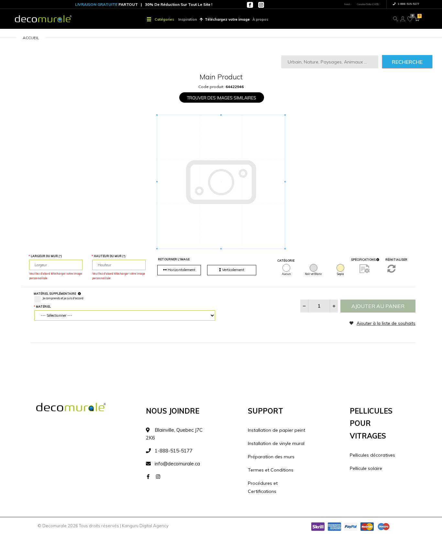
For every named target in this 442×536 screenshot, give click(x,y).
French (347, 4)
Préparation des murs (271, 457)
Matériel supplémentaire (55, 293)
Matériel (43, 306)
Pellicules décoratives (372, 455)
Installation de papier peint (276, 430)
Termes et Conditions (270, 470)
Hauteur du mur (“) (110, 256)
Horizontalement (181, 270)
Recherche (407, 62)
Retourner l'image (174, 259)
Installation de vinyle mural (276, 443)
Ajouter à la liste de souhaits (386, 323)
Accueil (31, 37)
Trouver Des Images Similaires (221, 97)
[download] (365, 268)
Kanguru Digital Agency (145, 525)
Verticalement (232, 270)
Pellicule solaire (366, 468)
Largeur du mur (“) (46, 256)
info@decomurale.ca (177, 464)
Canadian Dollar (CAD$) (368, 4)
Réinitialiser (396, 259)
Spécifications (363, 259)
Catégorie (285, 260)
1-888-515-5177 (408, 4)
